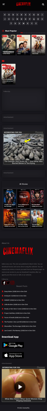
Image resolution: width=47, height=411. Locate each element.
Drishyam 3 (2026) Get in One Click (15, 296)
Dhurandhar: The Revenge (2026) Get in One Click (20, 326)
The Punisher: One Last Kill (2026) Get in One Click (20, 322)
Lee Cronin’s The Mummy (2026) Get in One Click (19, 330)
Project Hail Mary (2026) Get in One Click (17, 313)
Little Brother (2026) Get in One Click (16, 304)
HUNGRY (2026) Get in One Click (14, 300)
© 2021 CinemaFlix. (23, 408)
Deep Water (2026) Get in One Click (15, 291)
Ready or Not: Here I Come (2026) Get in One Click (20, 309)
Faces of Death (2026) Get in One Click (16, 317)
